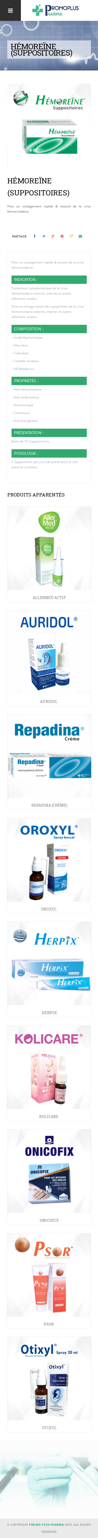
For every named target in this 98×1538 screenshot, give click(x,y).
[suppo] (49, 125)
